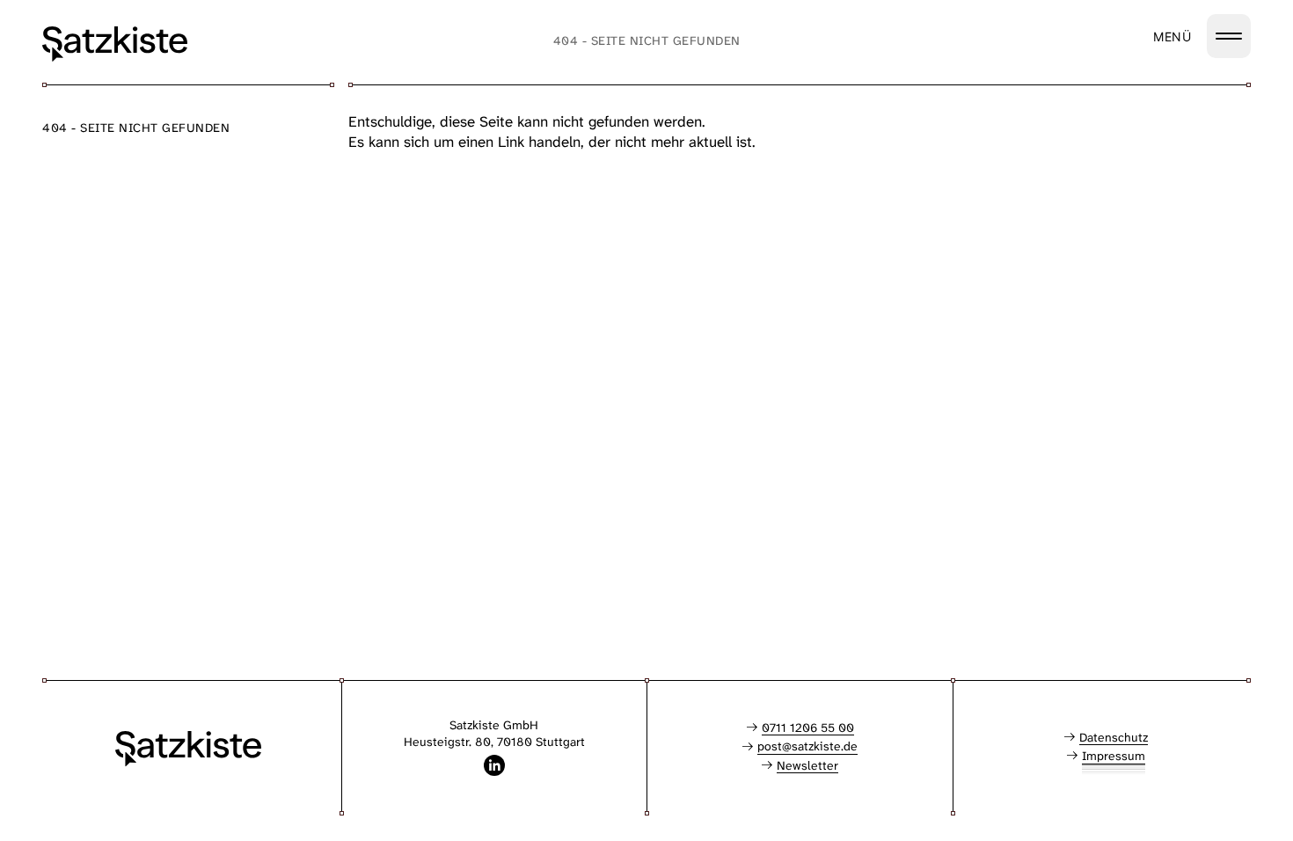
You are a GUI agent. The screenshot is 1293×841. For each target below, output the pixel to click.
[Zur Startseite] (114, 44)
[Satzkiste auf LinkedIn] (494, 765)
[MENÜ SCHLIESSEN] (1229, 36)
